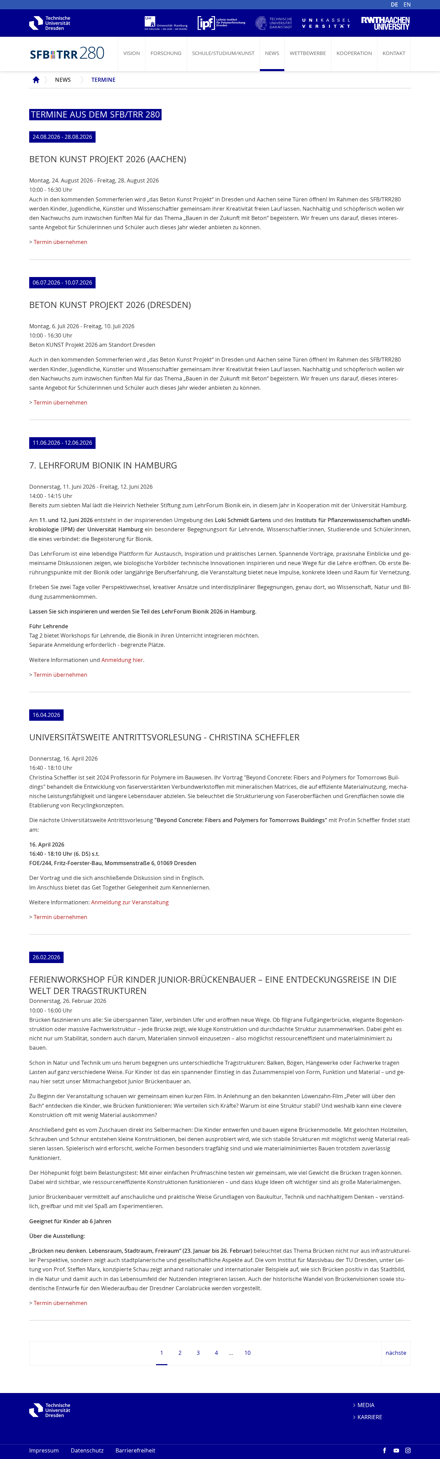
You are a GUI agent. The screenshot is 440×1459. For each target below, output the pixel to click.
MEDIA (366, 1405)
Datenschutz (87, 1450)
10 (247, 1353)
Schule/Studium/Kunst (223, 52)
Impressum (44, 1450)
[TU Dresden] (49, 1410)
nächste (396, 1353)
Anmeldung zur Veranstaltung (130, 902)
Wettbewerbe (308, 52)
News (272, 52)
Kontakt (394, 52)
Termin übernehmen (60, 242)
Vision (131, 52)
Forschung (166, 52)
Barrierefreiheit (135, 1450)
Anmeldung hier (122, 660)
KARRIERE (370, 1417)
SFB (33, 80)
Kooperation (354, 52)
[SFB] (67, 52)
